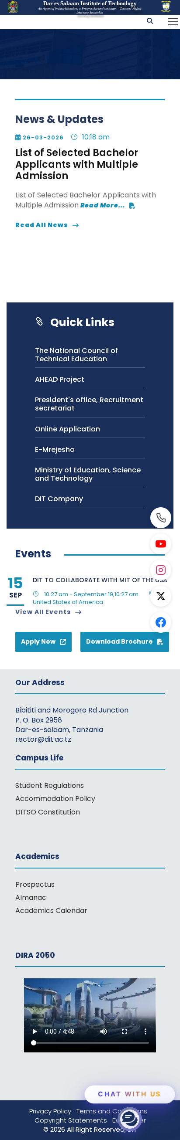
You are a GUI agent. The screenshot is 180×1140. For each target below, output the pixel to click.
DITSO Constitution (47, 812)
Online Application (67, 429)
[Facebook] (160, 622)
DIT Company (59, 499)
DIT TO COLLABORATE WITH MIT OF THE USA (100, 580)
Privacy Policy (52, 1111)
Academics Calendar (51, 911)
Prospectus (35, 884)
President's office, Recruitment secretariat (89, 404)
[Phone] (160, 517)
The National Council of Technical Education (76, 355)
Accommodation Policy (55, 799)
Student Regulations (49, 785)
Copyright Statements (73, 1120)
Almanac (30, 897)
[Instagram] (160, 570)
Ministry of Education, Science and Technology (88, 474)
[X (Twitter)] (160, 596)
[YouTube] (160, 543)
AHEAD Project (59, 379)
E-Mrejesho (55, 449)
